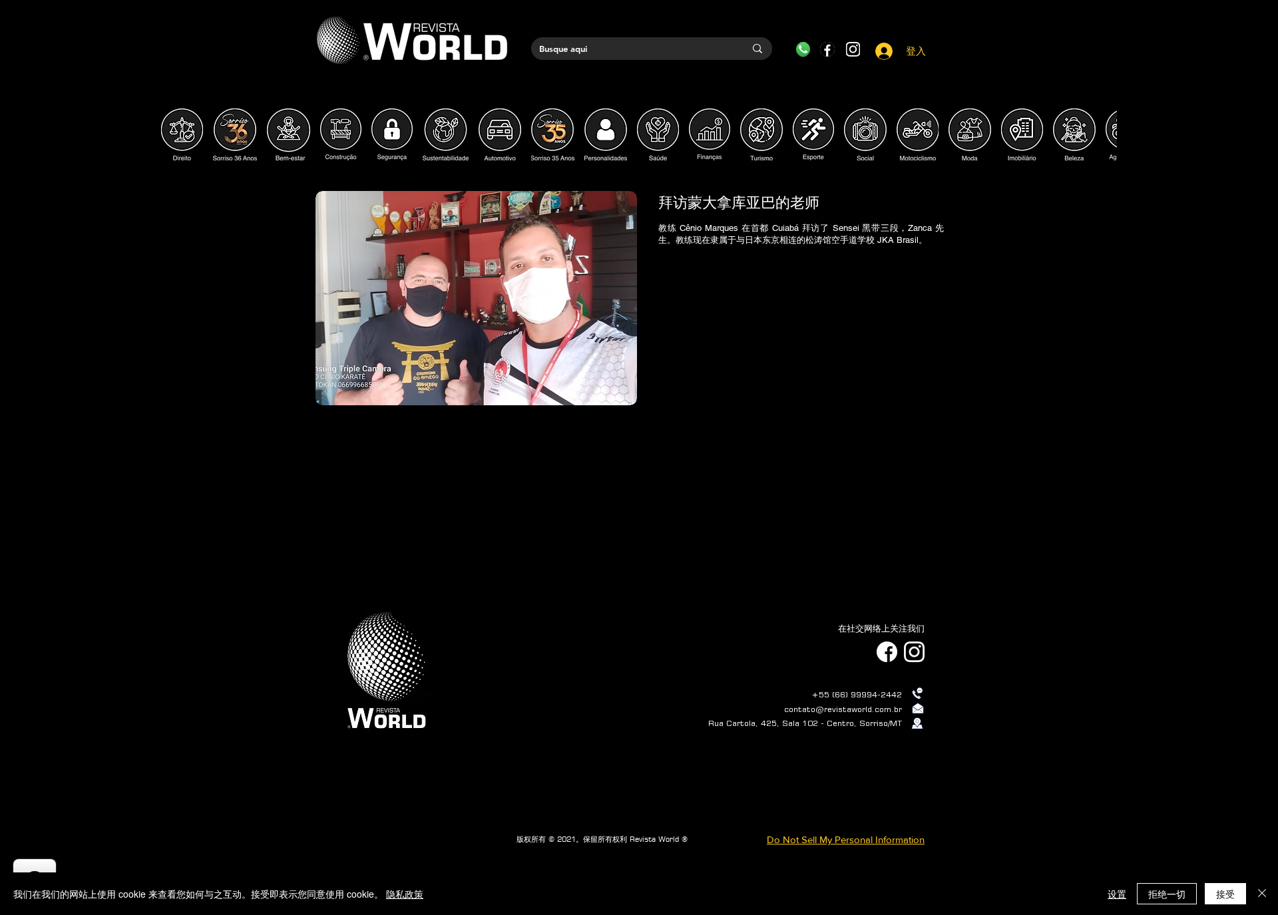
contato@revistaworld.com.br (843, 709)
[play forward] (1100, 134)
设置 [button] (1117, 893)
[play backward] (177, 134)
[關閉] (1262, 893)
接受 (1225, 893)
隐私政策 (404, 893)
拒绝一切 (1166, 893)
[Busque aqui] (757, 48)
